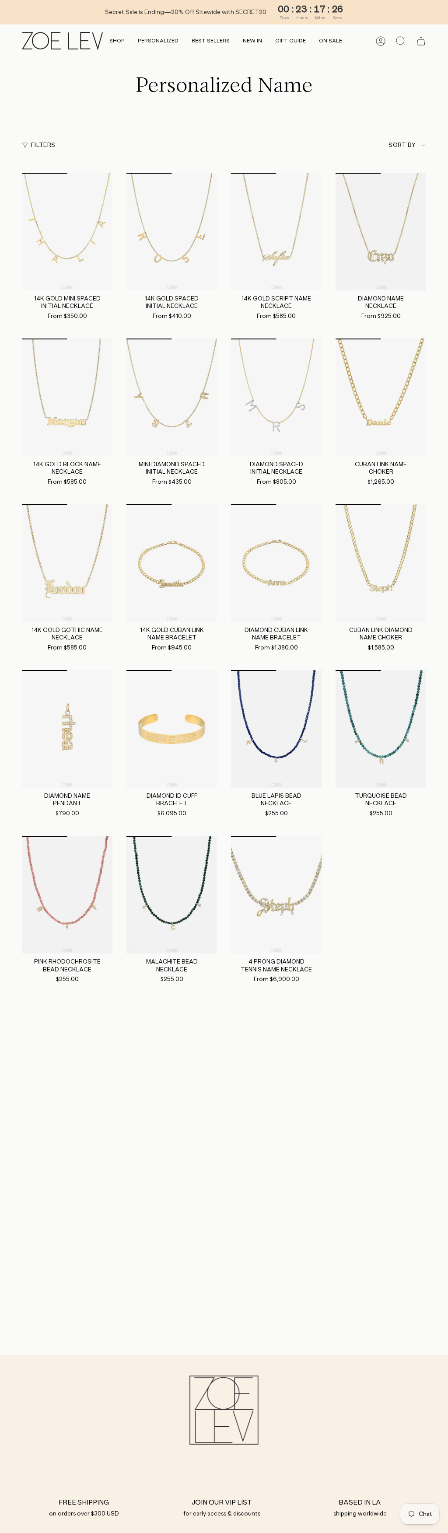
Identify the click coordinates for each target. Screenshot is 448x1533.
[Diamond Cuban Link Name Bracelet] (276, 563)
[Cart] (421, 41)
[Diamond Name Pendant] (67, 729)
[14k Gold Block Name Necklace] (67, 397)
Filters (43, 145)
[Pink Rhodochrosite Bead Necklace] (67, 894)
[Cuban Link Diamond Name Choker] (381, 563)
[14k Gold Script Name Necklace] (276, 231)
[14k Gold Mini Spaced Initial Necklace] (67, 231)
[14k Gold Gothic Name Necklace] (67, 563)
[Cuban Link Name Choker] (381, 397)
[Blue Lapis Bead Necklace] (276, 729)
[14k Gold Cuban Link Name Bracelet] (171, 563)
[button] (117, 41)
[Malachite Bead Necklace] (171, 894)
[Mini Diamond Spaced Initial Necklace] (171, 397)
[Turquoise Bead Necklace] (381, 729)
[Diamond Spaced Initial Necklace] (276, 397)
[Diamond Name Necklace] (381, 231)
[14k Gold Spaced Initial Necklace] (171, 231)
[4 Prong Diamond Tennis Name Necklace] (276, 894)
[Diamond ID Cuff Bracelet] (171, 729)
